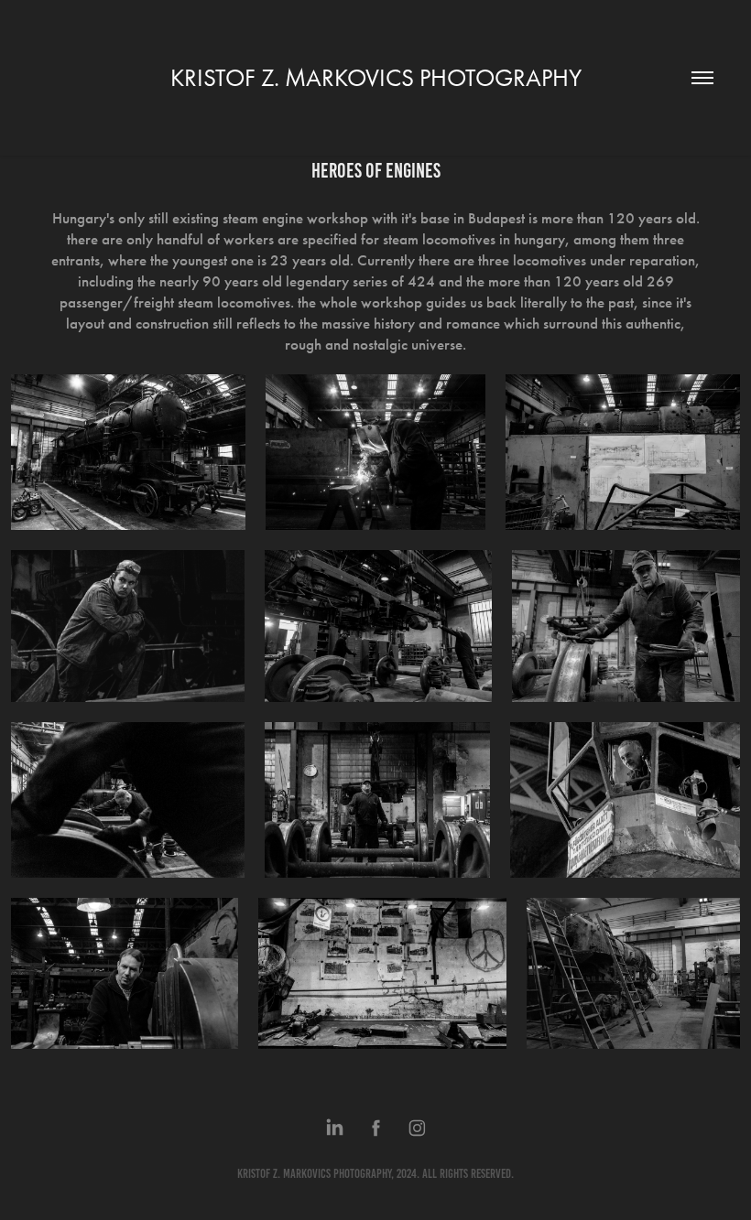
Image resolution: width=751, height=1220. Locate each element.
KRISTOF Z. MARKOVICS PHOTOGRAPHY (376, 77)
